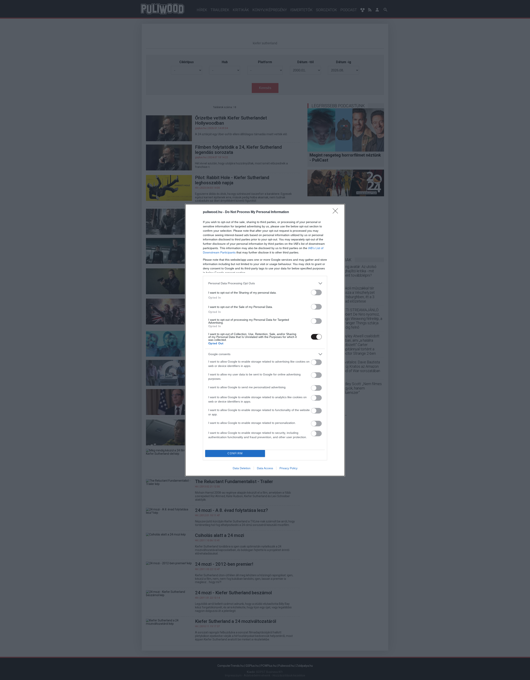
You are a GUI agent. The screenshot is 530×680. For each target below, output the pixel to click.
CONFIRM (235, 453)
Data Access (265, 468)
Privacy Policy (288, 468)
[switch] (316, 292)
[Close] (337, 212)
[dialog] (265, 340)
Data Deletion (242, 468)
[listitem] (265, 283)
